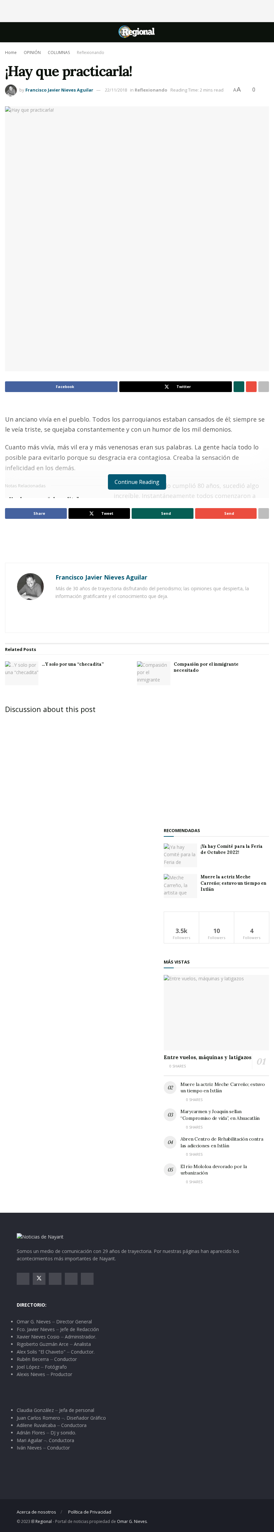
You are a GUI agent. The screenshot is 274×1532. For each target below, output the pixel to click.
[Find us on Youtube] (71, 1279)
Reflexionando (90, 52)
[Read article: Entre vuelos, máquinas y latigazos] (216, 1012)
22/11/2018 (116, 90)
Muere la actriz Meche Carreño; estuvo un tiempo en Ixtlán (233, 883)
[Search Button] (254, 32)
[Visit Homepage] (137, 32)
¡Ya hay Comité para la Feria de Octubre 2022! (231, 849)
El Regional (41, 1521)
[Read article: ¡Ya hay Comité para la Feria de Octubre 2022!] (180, 855)
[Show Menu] (19, 32)
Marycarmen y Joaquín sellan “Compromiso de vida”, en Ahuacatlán (220, 1114)
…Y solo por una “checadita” (73, 664)
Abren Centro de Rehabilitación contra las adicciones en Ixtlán (221, 1142)
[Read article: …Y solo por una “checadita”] (21, 673)
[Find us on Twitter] (39, 1279)
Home (11, 52)
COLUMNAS (59, 52)
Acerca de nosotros (36, 1512)
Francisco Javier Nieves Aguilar (59, 90)
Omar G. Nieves (132, 1521)
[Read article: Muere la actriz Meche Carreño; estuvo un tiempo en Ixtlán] (180, 886)
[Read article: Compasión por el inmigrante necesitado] (153, 673)
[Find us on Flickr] (87, 1279)
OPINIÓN (32, 52)
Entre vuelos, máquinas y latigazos (208, 1057)
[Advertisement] (137, 10)
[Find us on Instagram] (55, 1279)
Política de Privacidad (89, 1512)
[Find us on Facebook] (23, 1279)
